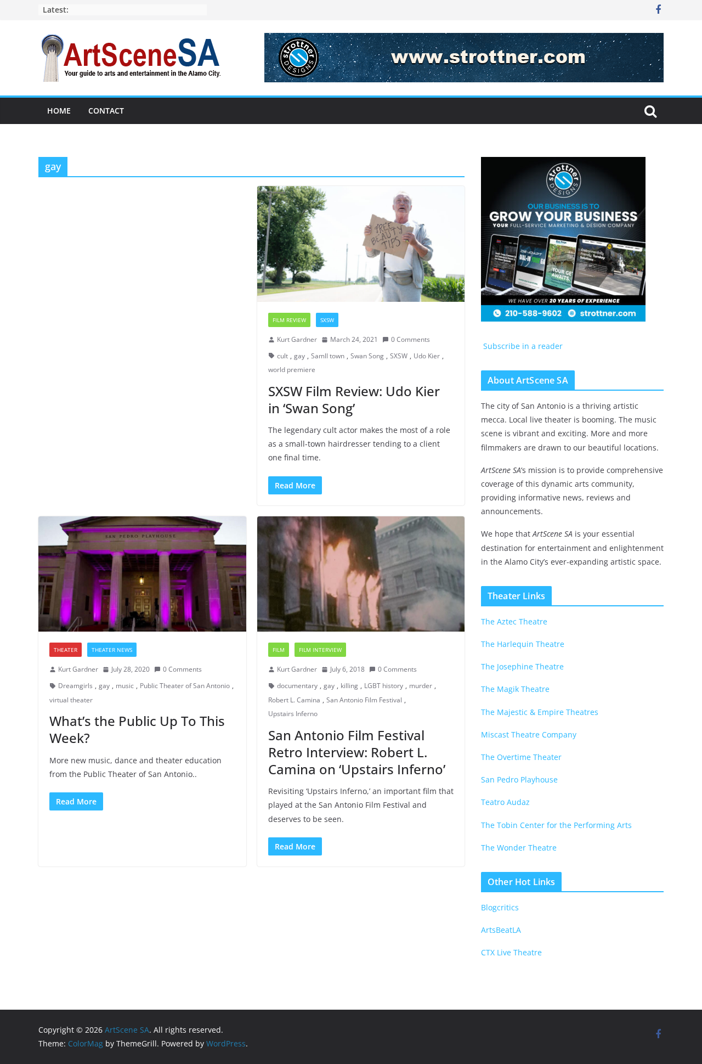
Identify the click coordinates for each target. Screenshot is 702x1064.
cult (282, 356)
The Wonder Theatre (519, 847)
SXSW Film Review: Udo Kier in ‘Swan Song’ (354, 399)
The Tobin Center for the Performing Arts (556, 825)
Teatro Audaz (505, 802)
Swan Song (367, 356)
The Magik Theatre (515, 689)
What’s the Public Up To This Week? (137, 729)
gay (299, 356)
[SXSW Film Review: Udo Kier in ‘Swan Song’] (361, 244)
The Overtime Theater (521, 757)
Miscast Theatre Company (528, 734)
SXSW (327, 320)
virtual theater (71, 700)
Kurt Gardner (297, 339)
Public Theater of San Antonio (185, 685)
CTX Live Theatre (511, 952)
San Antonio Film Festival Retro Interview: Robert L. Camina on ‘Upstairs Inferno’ (356, 752)
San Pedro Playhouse (519, 779)
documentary (297, 685)
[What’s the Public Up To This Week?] (142, 574)
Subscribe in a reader (522, 346)
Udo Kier (427, 356)
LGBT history (383, 685)
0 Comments (410, 339)
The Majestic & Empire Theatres (539, 712)
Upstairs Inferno (293, 713)
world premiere (291, 369)
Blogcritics (500, 907)
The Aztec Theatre (514, 621)
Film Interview (320, 650)
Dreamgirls (75, 685)
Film (279, 650)
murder (420, 685)
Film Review (289, 320)
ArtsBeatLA (501, 930)
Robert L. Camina (294, 700)
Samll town (327, 356)
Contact (106, 110)
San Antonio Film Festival (364, 700)
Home (59, 110)
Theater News (112, 650)
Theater (65, 650)
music (125, 685)
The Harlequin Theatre (522, 644)
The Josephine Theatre (522, 666)
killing (349, 685)
